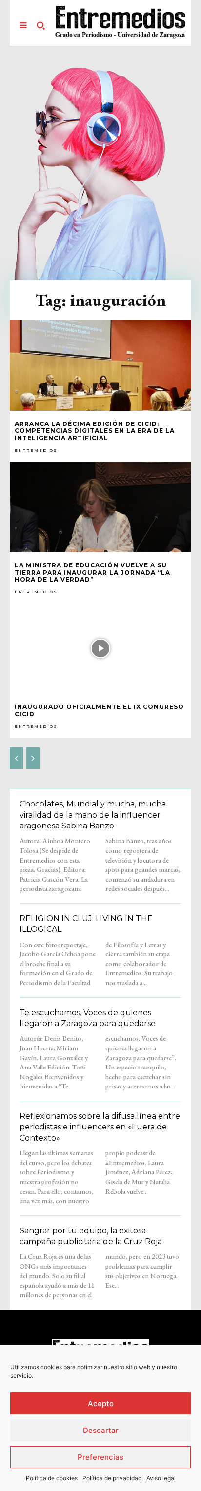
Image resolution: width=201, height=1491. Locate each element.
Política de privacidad (111, 1478)
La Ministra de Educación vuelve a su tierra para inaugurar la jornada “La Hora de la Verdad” (92, 572)
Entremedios (36, 450)
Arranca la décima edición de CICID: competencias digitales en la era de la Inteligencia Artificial (95, 431)
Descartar (101, 1430)
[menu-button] (23, 25)
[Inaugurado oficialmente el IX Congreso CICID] (100, 648)
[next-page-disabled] (33, 758)
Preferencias (100, 1457)
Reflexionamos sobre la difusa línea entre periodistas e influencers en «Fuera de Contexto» (100, 1127)
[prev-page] (16, 758)
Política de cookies (52, 1478)
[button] (40, 25)
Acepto (101, 1403)
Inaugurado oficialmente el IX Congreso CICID (99, 710)
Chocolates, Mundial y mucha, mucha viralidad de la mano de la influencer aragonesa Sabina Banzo (93, 814)
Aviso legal (161, 1478)
